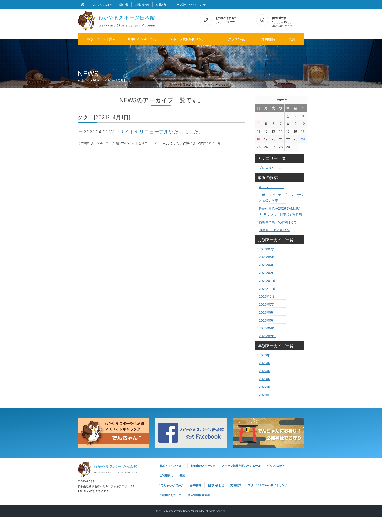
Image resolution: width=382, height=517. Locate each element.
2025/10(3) (267, 296)
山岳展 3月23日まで (274, 230)
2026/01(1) (267, 281)
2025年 (264, 363)
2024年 (264, 371)
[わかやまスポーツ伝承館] (116, 20)
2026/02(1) (267, 273)
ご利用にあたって (170, 495)
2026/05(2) (267, 257)
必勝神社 (123, 4)
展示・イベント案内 (101, 39)
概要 (292, 39)
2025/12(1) (267, 289)
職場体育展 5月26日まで (278, 222)
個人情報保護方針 (199, 495)
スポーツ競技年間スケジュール (192, 39)
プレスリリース (270, 168)
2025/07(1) (267, 304)
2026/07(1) (267, 249)
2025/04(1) (267, 328)
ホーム (85, 80)
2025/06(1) (267, 312)
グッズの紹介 (237, 39)
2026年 (264, 355)
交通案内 (161, 4)
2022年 (264, 387)
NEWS (97, 80)
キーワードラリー (271, 187)
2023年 (264, 379)
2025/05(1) (267, 320)
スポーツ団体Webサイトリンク (189, 4)
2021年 (264, 395)
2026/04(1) (267, 265)
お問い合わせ (142, 4)
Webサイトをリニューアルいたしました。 (156, 132)
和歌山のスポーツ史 (142, 39)
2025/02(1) (267, 336)
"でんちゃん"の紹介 (101, 4)
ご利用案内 (267, 39)
